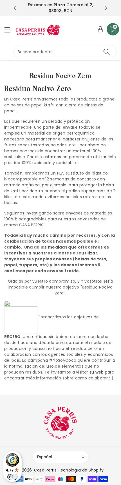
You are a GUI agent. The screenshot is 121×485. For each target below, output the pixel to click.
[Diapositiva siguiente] (106, 8)
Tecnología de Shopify (81, 470)
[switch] (12, 477)
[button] (9, 29)
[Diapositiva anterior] (15, 8)
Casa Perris (45, 470)
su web (96, 372)
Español (44, 457)
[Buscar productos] (106, 51)
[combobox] (65, 51)
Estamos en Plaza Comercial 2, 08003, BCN (60, 8)
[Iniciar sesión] (100, 29)
